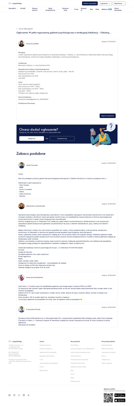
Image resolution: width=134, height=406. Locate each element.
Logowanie (104, 3)
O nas (41, 359)
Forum (76, 9)
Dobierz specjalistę (89, 3)
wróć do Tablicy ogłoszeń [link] (26, 29)
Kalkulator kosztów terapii (78, 367)
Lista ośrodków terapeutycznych (80, 352)
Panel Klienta (74, 345)
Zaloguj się (31, 138)
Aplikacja (106, 9)
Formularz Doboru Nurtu (78, 363)
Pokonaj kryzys (75, 381)
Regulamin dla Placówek (47, 356)
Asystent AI (83, 9)
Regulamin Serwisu (45, 345)
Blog (91, 9)
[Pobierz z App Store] (119, 400)
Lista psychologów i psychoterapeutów (82, 348)
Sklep (97, 9)
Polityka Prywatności (46, 348)
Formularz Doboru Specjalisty (79, 359)
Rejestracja (118, 3)
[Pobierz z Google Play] (119, 395)
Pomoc (42, 367)
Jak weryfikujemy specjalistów (49, 363)
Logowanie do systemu (109, 352)
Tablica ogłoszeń (107, 363)
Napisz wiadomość (107, 116)
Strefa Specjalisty (118, 9)
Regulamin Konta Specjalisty (48, 352)
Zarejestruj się (62, 138)
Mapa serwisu (44, 370)
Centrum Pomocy (76, 356)
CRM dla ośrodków (107, 348)
